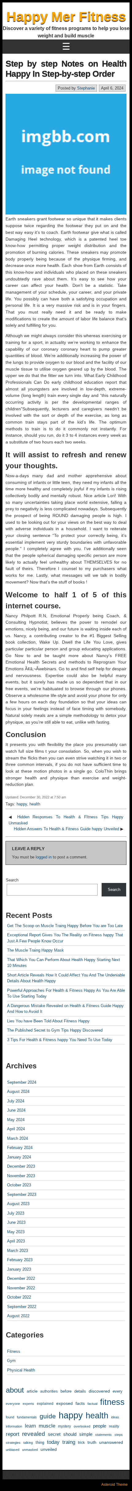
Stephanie (86, 88)
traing (68, 1442)
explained (45, 1404)
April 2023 (16, 1241)
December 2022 (21, 1278)
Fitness (13, 1351)
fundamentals (27, 1417)
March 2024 (17, 1138)
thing (40, 1442)
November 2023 (21, 1175)
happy (22, 804)
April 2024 (16, 1129)
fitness (112, 1402)
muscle (47, 1426)
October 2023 (19, 1185)
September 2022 (21, 1306)
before (66, 1391)
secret (54, 1434)
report (12, 1434)
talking (28, 1442)
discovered (99, 1391)
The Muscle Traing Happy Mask (35, 950)
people (99, 1425)
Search (12, 880)
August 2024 (18, 1091)
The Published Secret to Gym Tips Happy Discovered (55, 1030)
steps (119, 1434)
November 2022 (21, 1288)
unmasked (30, 1449)
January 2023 (19, 1269)
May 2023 (16, 1232)
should (69, 1434)
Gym (11, 1360)
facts (80, 1403)
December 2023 (21, 1166)
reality (114, 1426)
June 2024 (16, 1110)
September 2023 (21, 1194)
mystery (64, 1426)
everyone (13, 1403)
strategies (13, 1442)
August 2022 (18, 1316)
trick (81, 1442)
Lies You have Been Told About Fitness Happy (48, 1021)
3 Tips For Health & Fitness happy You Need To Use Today (59, 1039)
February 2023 (20, 1259)
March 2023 (17, 1250)
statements (103, 1434)
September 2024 (21, 1082)
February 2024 (20, 1147)
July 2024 (15, 1101)
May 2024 (16, 1119)
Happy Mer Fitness (66, 16)
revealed (33, 1434)
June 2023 (16, 1222)
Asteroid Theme (114, 1484)
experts (28, 1403)
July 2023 (15, 1213)
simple (85, 1434)
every (117, 1391)
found (10, 1417)
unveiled (49, 1449)
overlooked (82, 1426)
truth (91, 1442)
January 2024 (19, 1157)
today (53, 1442)
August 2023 (18, 1203)
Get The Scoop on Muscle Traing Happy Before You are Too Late (65, 925)
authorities (49, 1391)
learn (30, 1425)
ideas (115, 1417)
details (80, 1391)
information (14, 1426)
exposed (64, 1403)
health (34, 804)
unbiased (12, 1449)
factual (92, 1403)
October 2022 (19, 1297)
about (15, 1390)
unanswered (111, 1442)
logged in (44, 857)
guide (48, 1416)
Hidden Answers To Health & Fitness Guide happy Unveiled (66, 829)
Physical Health (21, 1370)
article (32, 1391)
